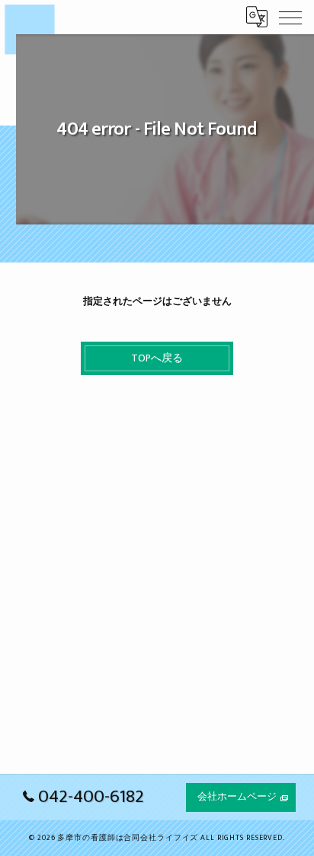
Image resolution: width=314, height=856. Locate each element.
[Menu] (290, 16)
